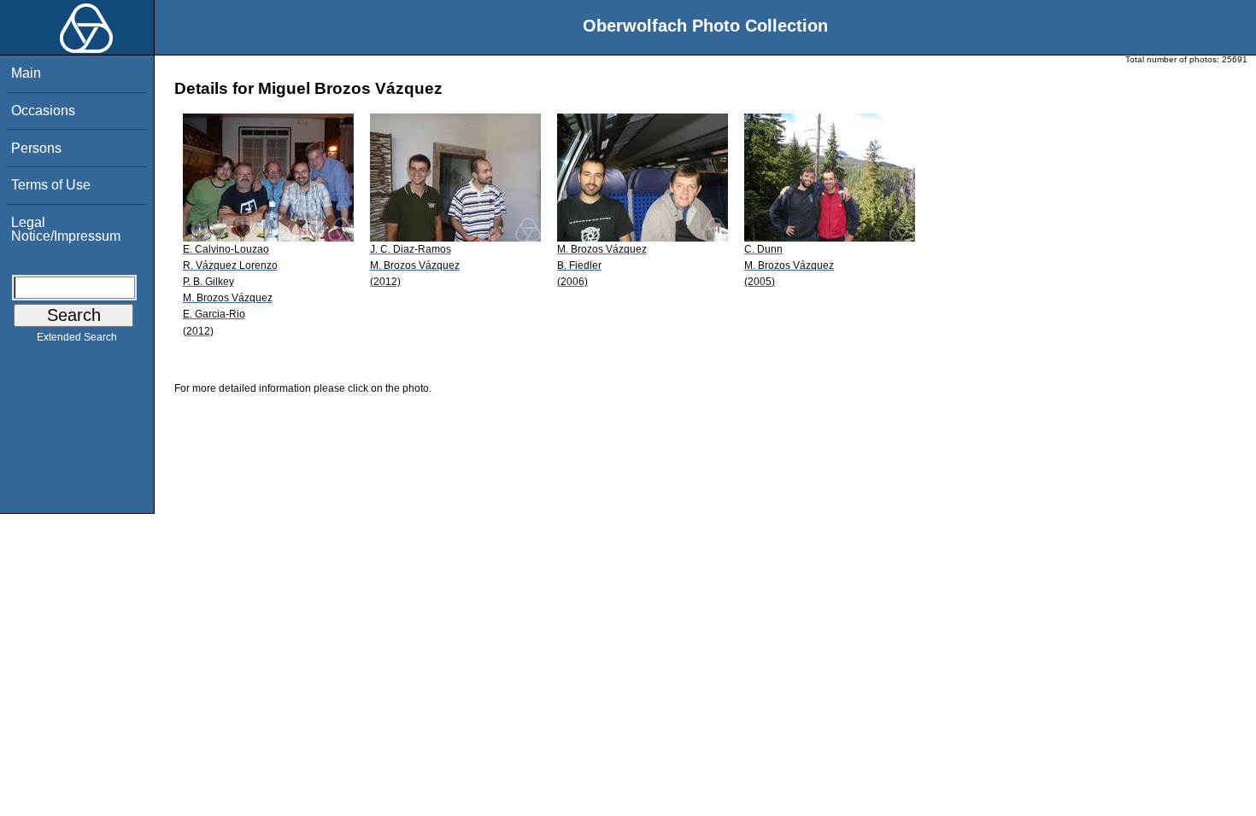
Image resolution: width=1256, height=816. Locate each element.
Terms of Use (51, 185)
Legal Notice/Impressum (65, 229)
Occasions (43, 110)
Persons (36, 148)
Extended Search (77, 337)
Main (26, 73)
